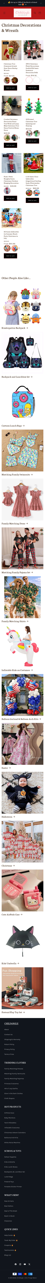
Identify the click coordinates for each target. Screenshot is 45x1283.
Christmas (7, 865)
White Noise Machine (12, 1143)
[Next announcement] (41, 3)
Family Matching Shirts (14, 621)
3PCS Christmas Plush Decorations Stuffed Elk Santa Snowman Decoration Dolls (32, 68)
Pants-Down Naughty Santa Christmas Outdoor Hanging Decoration (11, 179)
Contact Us (8, 1034)
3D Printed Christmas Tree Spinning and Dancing (31, 122)
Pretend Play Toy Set (12, 1012)
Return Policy (9, 1044)
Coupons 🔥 (8, 1245)
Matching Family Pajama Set (16, 572)
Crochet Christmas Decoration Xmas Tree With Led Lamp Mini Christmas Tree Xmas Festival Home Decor (11, 124)
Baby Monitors (9, 1118)
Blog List (7, 1255)
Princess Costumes (11, 1084)
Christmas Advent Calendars (15, 1133)
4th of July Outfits (11, 1088)
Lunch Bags (8, 1177)
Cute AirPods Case (11, 914)
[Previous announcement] (4, 3)
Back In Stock (9, 1216)
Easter (5, 767)
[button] (4, 13)
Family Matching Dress (13, 523)
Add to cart (10, 88)
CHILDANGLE (11, 1023)
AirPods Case (9, 1113)
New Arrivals (9, 1201)
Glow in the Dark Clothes (13, 1093)
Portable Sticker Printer (13, 1187)
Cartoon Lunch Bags (12, 425)
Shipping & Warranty (12, 1039)
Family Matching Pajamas (14, 1079)
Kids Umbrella (9, 963)
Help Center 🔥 (9, 1235)
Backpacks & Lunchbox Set (14, 1172)
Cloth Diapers (9, 1098)
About (6, 1029)
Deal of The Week (10, 1211)
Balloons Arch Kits (11, 1138)
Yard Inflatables (10, 1123)
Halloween (7, 816)
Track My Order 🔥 (11, 1240)
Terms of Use (9, 1054)
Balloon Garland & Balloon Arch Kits (20, 718)
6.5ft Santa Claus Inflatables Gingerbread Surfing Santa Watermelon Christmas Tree (33, 180)
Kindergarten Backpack (13, 327)
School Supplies (10, 1157)
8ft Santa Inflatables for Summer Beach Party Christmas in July (11, 235)
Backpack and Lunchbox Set (16, 376)
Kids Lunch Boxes (10, 1167)
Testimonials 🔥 (10, 1250)
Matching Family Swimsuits (16, 474)
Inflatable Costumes (12, 1128)
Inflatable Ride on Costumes (16, 670)
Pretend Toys (9, 1182)
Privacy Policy (9, 1049)
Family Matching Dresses (13, 1069)
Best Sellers (8, 1206)
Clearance (8, 1221)
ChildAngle (20, 1278)
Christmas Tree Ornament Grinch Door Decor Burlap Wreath (10, 67)
